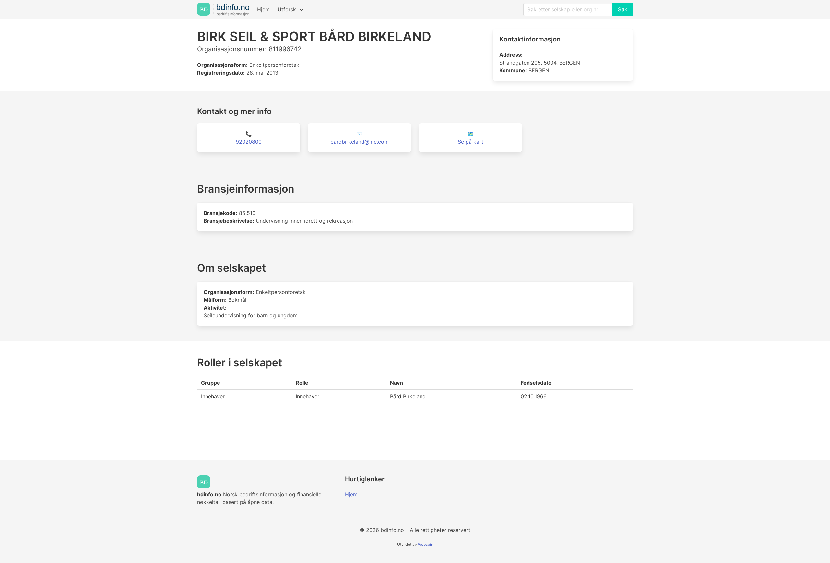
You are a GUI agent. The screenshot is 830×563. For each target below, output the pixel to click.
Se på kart (470, 141)
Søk (622, 9)
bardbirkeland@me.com (359, 141)
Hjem (263, 9)
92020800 (249, 141)
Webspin (425, 544)
